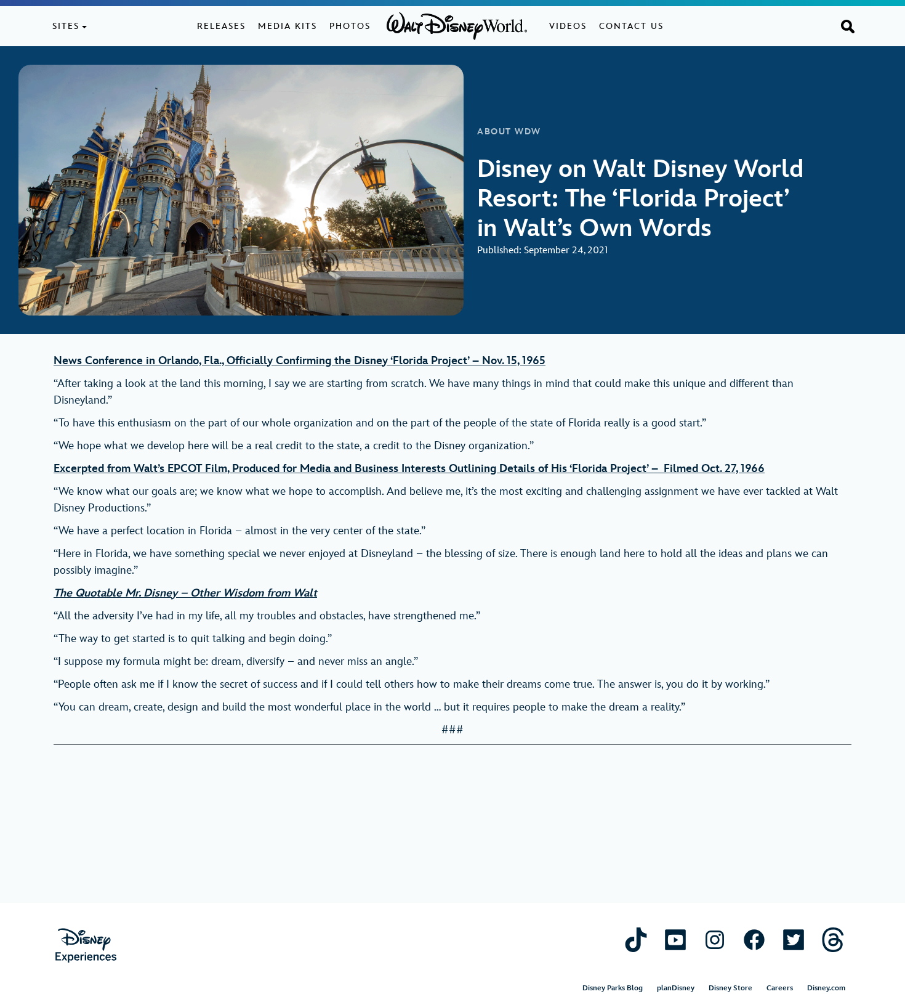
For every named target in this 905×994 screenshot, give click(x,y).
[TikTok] (636, 939)
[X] (793, 939)
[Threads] (833, 939)
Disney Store (730, 988)
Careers (779, 988)
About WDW (509, 132)
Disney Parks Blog (612, 988)
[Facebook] (754, 939)
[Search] (848, 26)
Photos (350, 26)
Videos (568, 26)
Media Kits (287, 26)
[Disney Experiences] (86, 945)
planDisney (675, 988)
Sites (65, 26)
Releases (221, 26)
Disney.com (826, 988)
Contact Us (631, 26)
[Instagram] (714, 939)
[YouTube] (675, 939)
